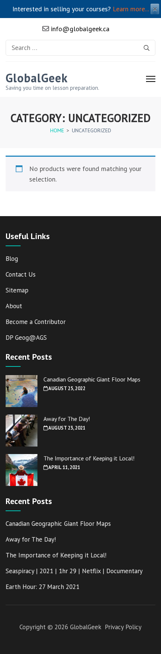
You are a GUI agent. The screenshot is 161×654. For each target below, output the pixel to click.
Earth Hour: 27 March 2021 (42, 587)
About (14, 306)
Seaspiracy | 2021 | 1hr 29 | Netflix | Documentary (74, 571)
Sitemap (17, 290)
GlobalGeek (37, 78)
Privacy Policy (123, 627)
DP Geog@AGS (26, 337)
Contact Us (21, 274)
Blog (12, 258)
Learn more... (131, 9)
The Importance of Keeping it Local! (88, 458)
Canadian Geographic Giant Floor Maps (91, 379)
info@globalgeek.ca (79, 28)
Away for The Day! (66, 418)
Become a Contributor (36, 322)
